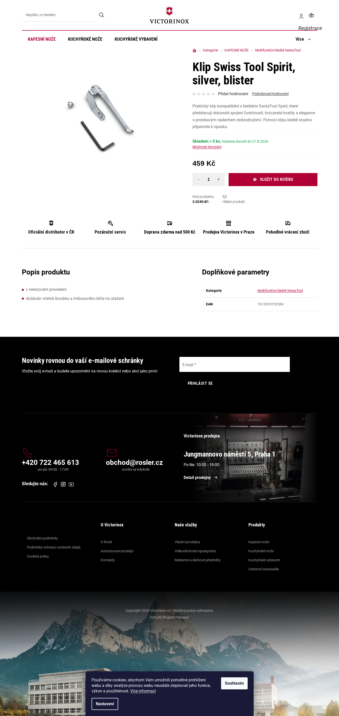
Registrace (299, 15)
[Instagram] (63, 484)
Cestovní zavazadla (263, 569)
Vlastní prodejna (187, 542)
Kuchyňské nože (261, 551)
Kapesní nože (258, 542)
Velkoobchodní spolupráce (195, 551)
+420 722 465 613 (50, 463)
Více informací (143, 691)
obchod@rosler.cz (134, 463)
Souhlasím (234, 683)
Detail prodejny (197, 477)
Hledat (102, 15)
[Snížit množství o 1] (198, 179)
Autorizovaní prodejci (117, 551)
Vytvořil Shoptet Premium (169, 617)
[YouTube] (71, 484)
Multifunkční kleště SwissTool (280, 291)
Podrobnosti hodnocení (270, 94)
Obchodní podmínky (42, 538)
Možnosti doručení (206, 147)
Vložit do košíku (276, 179)
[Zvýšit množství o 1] (219, 179)
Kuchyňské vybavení (264, 560)
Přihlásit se (200, 383)
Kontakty (108, 560)
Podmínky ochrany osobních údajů (54, 547)
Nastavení (105, 703)
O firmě (106, 542)
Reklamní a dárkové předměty (198, 560)
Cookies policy (38, 556)
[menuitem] (42, 39)
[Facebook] (55, 484)
